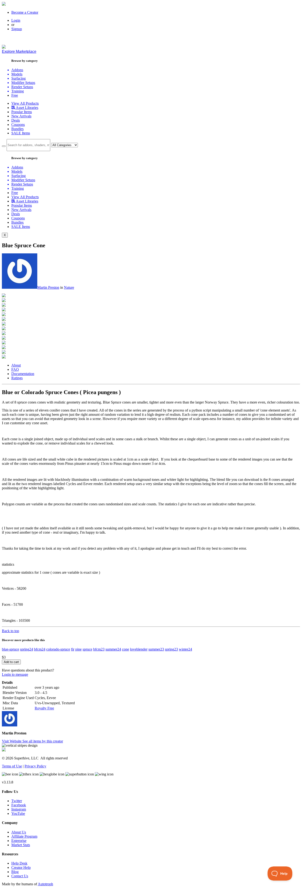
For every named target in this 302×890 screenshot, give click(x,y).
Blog (15, 872)
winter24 (185, 649)
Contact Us (19, 876)
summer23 (156, 649)
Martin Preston (48, 287)
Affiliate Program (24, 836)
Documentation (22, 374)
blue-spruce (10, 649)
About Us (18, 832)
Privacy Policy (35, 766)
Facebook (18, 805)
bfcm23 (99, 649)
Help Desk (19, 863)
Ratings (17, 378)
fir (72, 649)
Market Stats (20, 845)
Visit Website (12, 741)
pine (78, 649)
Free (14, 95)
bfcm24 (39, 649)
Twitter (16, 801)
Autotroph (45, 884)
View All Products (25, 103)
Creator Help (21, 867)
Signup (16, 29)
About (16, 365)
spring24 (26, 649)
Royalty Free (44, 708)
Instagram (18, 809)
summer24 (113, 649)
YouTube (18, 814)
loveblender (138, 649)
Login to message (15, 674)
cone (125, 649)
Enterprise (18, 841)
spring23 (171, 649)
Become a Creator (24, 12)
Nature (69, 287)
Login (15, 20)
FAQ (15, 369)
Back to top (10, 631)
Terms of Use (12, 766)
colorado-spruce (58, 649)
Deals (15, 120)
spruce (87, 649)
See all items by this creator (42, 741)
